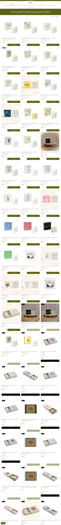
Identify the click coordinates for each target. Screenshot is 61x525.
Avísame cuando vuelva (50, 360)
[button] (55, 3)
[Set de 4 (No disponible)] (43, 354)
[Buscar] (2, 3)
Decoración (29, 7)
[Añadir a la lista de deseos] (19, 19)
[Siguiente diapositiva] (19, 113)
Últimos (32, 7)
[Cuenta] (53, 3)
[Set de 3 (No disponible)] (41, 354)
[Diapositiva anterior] (3, 113)
